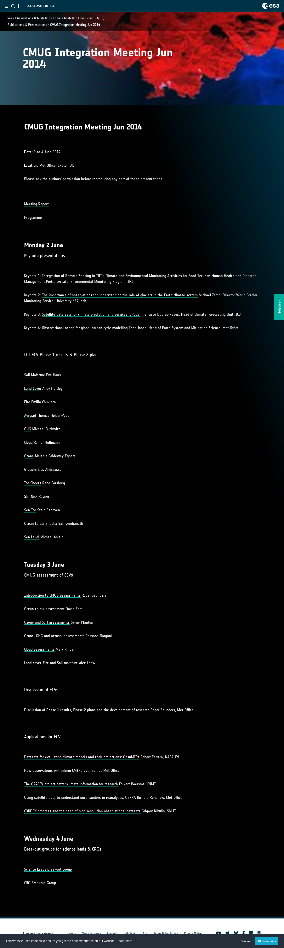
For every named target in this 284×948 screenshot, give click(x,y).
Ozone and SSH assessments (47, 622)
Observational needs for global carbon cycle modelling (85, 328)
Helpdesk (129, 933)
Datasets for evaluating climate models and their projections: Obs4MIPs (81, 757)
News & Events (91, 933)
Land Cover (32, 388)
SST (27, 496)
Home (8, 18)
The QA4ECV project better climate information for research (71, 784)
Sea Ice (30, 510)
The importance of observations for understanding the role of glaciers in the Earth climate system (120, 295)
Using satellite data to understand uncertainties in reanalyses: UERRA (80, 797)
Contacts (112, 933)
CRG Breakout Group (40, 882)
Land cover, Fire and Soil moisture (51, 662)
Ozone (29, 456)
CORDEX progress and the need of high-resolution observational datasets (82, 811)
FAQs (144, 933)
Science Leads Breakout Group (48, 869)
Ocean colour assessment (44, 608)
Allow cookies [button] (266, 941)
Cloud (28, 442)
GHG (27, 429)
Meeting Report (36, 204)
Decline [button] (246, 941)
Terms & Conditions (166, 933)
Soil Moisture (34, 375)
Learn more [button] (124, 941)
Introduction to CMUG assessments (52, 595)
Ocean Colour (34, 523)
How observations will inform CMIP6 (53, 770)
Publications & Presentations (27, 25)
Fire (27, 402)
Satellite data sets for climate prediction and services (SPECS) (91, 314)
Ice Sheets (32, 483)
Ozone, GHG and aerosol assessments (54, 635)
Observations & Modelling (32, 18)
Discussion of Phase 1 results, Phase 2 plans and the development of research (86, 710)
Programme (33, 217)
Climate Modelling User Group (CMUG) (78, 18)
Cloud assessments (39, 649)
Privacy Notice (193, 933)
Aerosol (30, 415)
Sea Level (31, 537)
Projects (71, 933)
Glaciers (30, 469)
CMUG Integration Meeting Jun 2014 (75, 25)
